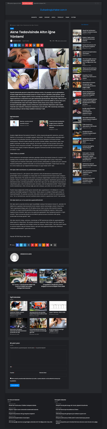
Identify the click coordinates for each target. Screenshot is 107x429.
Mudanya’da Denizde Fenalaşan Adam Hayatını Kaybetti (89, 180)
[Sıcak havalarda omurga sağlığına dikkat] (58, 323)
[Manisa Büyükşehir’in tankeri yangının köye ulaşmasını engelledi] (77, 94)
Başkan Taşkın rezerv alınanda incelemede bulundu (89, 39)
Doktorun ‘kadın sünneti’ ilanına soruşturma (17, 313)
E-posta (12, 372)
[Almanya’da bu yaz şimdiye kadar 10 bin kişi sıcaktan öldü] (38, 306)
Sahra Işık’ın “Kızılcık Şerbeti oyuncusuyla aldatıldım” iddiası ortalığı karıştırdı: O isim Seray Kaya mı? (89, 156)
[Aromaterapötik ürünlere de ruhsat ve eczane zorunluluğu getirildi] (38, 323)
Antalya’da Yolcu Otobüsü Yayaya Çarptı (89, 132)
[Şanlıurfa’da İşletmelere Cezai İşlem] (77, 54)
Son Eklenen (84, 24)
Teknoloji (60, 17)
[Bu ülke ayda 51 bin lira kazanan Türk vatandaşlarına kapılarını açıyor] (77, 111)
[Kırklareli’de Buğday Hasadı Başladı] (77, 148)
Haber (40, 17)
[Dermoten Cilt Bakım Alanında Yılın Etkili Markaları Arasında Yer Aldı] (18, 323)
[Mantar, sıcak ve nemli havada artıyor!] (14, 123)
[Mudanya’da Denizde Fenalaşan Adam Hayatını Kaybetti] (77, 180)
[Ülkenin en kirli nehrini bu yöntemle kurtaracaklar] (77, 70)
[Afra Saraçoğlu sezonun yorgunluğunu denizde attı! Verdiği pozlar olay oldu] (77, 61)
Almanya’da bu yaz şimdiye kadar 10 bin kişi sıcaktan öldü (38, 313)
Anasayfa (34, 17)
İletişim (73, 17)
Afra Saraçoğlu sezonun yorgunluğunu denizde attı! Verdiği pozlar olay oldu (89, 61)
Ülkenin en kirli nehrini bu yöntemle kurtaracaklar (90, 68)
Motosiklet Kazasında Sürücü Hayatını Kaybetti (90, 118)
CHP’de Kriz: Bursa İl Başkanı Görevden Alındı (90, 164)
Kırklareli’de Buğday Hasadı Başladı (88, 146)
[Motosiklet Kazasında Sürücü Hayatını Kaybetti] (77, 120)
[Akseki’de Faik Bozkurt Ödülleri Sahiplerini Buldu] (77, 33)
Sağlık (53, 17)
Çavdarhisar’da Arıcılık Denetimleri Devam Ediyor (89, 140)
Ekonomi (47, 17)
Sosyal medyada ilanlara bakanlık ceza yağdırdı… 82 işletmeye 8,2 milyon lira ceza (90, 101)
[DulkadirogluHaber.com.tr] (53, 10)
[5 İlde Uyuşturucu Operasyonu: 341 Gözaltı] (77, 127)
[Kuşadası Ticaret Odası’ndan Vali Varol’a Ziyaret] (77, 77)
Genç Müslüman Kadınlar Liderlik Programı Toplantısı (90, 172)
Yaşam (67, 17)
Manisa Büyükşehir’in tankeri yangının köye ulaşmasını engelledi (89, 93)
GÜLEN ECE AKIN (17, 40)
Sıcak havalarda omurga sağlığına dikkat (56, 330)
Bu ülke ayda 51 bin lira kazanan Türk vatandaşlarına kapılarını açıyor (89, 111)
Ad (11, 366)
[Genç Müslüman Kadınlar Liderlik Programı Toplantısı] (77, 173)
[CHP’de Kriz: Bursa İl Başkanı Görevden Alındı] (77, 166)
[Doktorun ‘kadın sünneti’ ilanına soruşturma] (18, 306)
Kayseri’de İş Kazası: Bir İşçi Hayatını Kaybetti (44, 3)
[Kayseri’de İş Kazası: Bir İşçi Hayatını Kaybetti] (77, 47)
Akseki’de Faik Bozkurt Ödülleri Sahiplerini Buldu (90, 31)
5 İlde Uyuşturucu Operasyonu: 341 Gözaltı (90, 125)
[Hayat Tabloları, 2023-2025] (58, 306)
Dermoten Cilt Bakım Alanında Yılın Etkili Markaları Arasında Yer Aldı (18, 331)
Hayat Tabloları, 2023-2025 (57, 312)
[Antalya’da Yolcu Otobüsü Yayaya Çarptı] (77, 134)
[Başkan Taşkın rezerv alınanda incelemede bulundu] (77, 39)
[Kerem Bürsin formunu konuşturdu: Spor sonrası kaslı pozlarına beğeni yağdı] (77, 85)
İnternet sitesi (42, 372)
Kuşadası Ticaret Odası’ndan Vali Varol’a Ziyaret (89, 76)
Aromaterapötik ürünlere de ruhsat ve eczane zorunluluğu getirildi (38, 331)
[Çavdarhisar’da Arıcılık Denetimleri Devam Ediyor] (77, 141)
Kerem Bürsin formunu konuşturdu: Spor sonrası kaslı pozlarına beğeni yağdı (89, 85)
